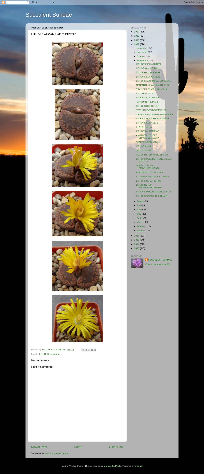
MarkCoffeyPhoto (112, 466)
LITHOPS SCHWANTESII (148, 64)
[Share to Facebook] (91, 349)
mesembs (55, 354)
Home (78, 447)
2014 (137, 244)
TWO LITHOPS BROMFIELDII (151, 110)
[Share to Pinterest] (94, 349)
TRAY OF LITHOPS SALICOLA (151, 89)
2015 (137, 240)
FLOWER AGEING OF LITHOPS (152, 176)
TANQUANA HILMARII (147, 102)
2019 (137, 36)
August (140, 201)
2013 (137, 248)
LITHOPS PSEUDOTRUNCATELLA (153, 192)
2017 (137, 44)
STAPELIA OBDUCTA (147, 142)
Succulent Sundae (49, 14)
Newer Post (39, 447)
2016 (137, 236)
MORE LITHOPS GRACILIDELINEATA (147, 166)
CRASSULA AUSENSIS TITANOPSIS (154, 114)
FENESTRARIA (144, 127)
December (142, 48)
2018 (137, 40)
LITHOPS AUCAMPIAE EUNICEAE (153, 81)
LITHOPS (44, 354)
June (139, 209)
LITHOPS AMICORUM (147, 68)
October (141, 56)
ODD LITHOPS (143, 150)
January (141, 230)
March (140, 222)
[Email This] (82, 349)
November (142, 52)
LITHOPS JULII (144, 146)
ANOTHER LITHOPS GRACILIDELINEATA (147, 136)
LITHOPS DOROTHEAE (148, 77)
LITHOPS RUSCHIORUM (149, 181)
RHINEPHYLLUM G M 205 (149, 172)
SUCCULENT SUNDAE (160, 260)
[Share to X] (88, 349)
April (139, 218)
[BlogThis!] (85, 349)
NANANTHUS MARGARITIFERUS (153, 85)
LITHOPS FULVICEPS (147, 123)
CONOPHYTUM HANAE (148, 72)
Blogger (139, 466)
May (139, 214)
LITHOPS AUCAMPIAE (147, 97)
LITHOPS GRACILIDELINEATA (151, 196)
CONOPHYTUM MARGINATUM (152, 155)
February (142, 226)
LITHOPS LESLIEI (145, 93)
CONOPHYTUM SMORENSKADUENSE (149, 186)
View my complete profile (157, 264)
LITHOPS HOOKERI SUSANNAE (152, 118)
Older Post (116, 447)
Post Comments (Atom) (57, 453)
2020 (137, 32)
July (139, 205)
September (143, 60)
